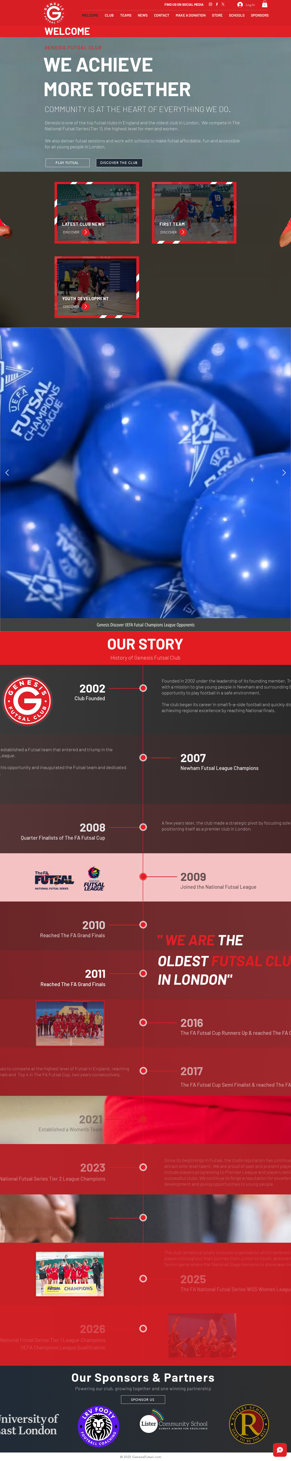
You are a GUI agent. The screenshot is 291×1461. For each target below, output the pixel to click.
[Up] (85, 232)
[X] (223, 4)
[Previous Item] (7, 473)
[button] (265, 3)
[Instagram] (210, 4)
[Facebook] (217, 4)
